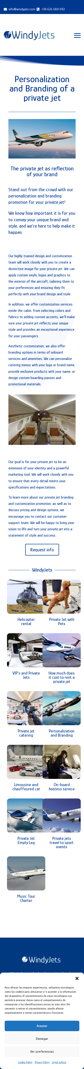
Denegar (42, 1039)
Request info (42, 549)
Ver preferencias (42, 1051)
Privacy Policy (42, 1062)
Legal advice (59, 1062)
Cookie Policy (25, 1062)
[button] (77, 978)
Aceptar (42, 1026)
